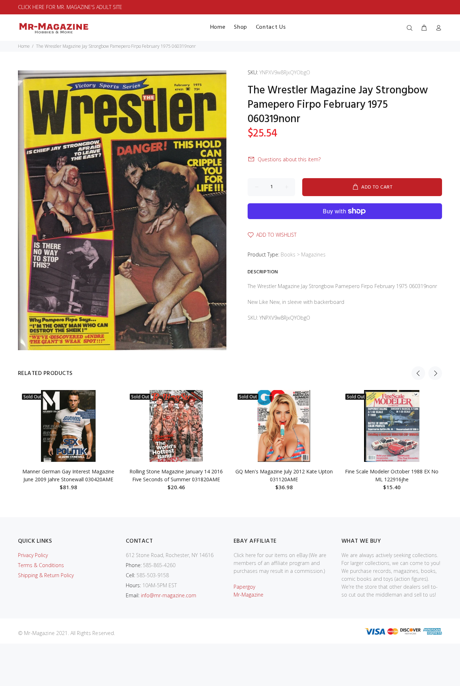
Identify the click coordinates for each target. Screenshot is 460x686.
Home (24, 46)
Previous (418, 373)
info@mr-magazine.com (168, 595)
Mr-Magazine (248, 594)
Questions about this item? (289, 159)
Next (435, 373)
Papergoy (244, 586)
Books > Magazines (303, 254)
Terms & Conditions (41, 565)
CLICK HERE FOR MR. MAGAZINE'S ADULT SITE (70, 7)
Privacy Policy (33, 555)
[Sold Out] (68, 426)
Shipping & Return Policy (46, 575)
